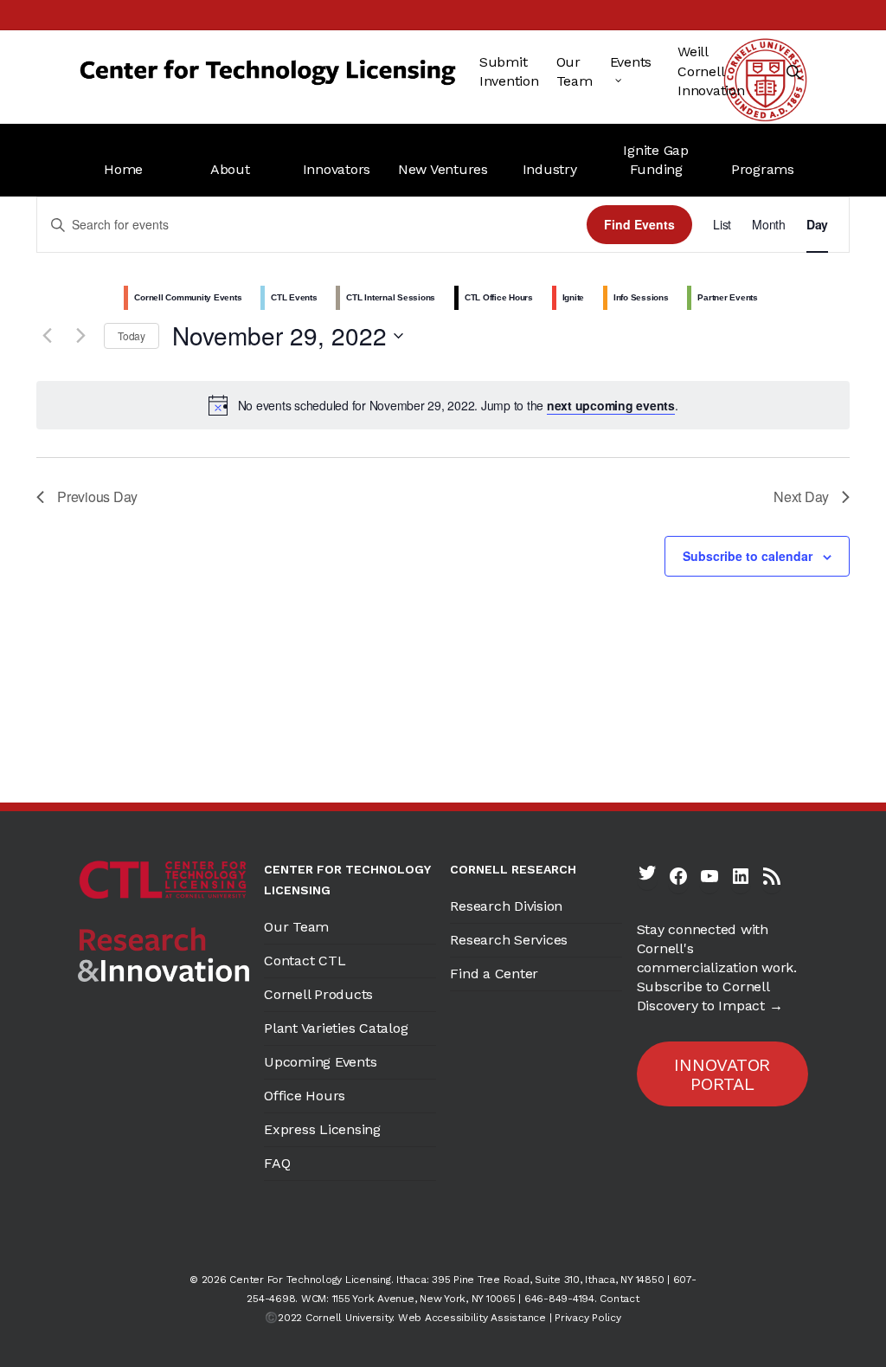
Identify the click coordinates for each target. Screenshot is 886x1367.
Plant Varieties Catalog (336, 1028)
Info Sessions (641, 297)
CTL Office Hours (499, 297)
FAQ (277, 1163)
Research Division (506, 906)
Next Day (801, 496)
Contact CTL (304, 960)
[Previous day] (46, 336)
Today (131, 335)
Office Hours (304, 1095)
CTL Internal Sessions (390, 297)
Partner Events (727, 297)
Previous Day (97, 496)
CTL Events (294, 297)
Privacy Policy (588, 1318)
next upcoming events (611, 405)
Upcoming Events (320, 1062)
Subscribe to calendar (747, 555)
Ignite (573, 297)
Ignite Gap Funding (656, 159)
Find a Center (494, 973)
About (230, 169)
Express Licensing (322, 1129)
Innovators (337, 169)
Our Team (296, 927)
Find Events (639, 224)
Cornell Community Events (187, 297)
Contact (619, 1299)
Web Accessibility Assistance (472, 1318)
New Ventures (443, 169)
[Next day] (80, 336)
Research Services (509, 940)
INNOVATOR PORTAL (722, 1074)
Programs (762, 169)
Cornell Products (318, 994)
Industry (550, 169)
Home (123, 169)
